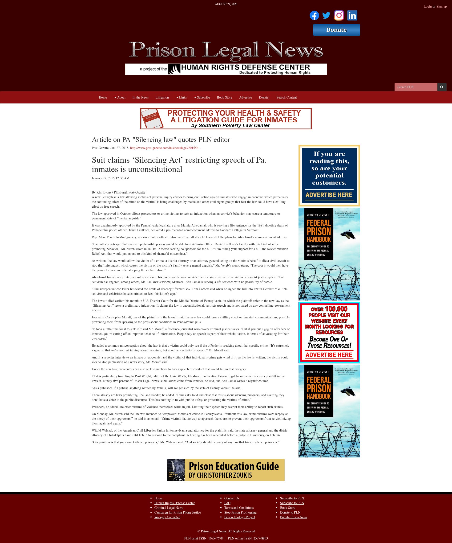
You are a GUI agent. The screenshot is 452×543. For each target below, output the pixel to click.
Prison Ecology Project (239, 517)
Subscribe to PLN (292, 498)
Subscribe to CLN (292, 503)
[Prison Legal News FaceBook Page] (314, 14)
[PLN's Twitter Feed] (326, 14)
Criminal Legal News (168, 507)
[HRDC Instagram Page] (339, 14)
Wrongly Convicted (167, 517)
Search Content (287, 97)
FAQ (227, 503)
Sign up (441, 6)
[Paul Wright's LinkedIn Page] (352, 14)
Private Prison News (293, 517)
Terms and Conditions (239, 507)
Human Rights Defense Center (174, 503)
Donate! (264, 97)
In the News (141, 97)
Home (103, 97)
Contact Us (231, 498)
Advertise (245, 97)
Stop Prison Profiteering (240, 512)
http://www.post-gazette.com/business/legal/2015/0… (165, 147)
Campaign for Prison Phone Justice (177, 512)
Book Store (224, 97)
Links (182, 97)
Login (428, 6)
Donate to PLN (290, 512)
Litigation (162, 97)
